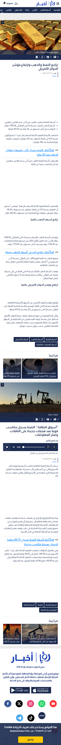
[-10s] (48, 447)
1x (14, 447)
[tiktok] (30, 717)
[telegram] (19, 717)
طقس (8, 10)
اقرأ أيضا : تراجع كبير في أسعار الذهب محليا (29, 252)
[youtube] (53, 703)
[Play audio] (7, 447)
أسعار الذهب (45, 10)
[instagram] (30, 703)
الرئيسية (57, 10)
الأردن (34, 10)
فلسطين (18, 10)
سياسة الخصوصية (17, 730)
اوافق (30, 739)
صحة (27, 10)
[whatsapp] (41, 703)
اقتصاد (54, 76)
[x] (19, 703)
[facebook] (7, 703)
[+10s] (54, 447)
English (10, 3)
